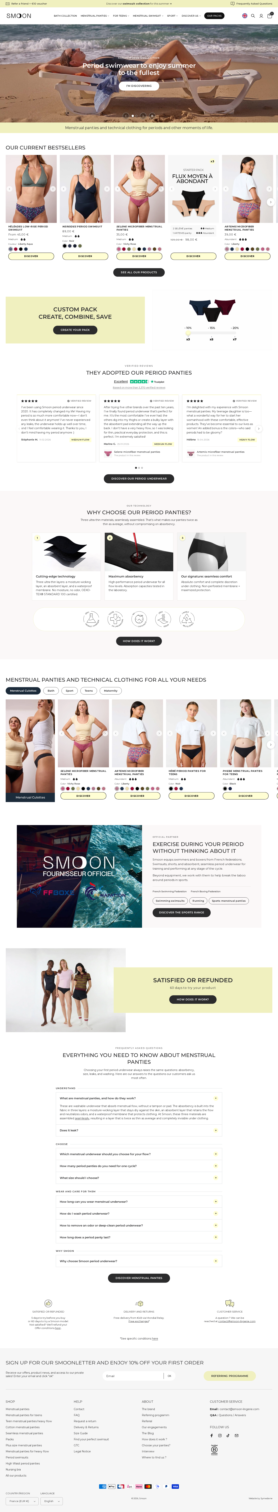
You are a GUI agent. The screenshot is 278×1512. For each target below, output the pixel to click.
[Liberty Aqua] (10, 249)
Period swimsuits (17, 1457)
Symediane (266, 1498)
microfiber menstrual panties (139, 228)
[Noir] (64, 246)
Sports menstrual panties (229, 900)
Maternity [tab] (110, 690)
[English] (245, 16)
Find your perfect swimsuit (91, 1439)
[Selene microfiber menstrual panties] (139, 189)
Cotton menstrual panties (23, 1427)
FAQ (77, 1415)
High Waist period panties (23, 1463)
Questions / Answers (228, 1415)
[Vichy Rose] (118, 249)
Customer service (226, 1401)
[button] (253, 16)
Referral (147, 1421)
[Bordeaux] (124, 249)
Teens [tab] (89, 690)
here (155, 1338)
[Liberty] (149, 249)
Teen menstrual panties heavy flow (29, 1421)
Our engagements (154, 1427)
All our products (16, 1475)
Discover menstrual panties (139, 1278)
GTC (76, 1445)
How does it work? (139, 641)
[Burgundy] (15, 249)
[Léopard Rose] (159, 249)
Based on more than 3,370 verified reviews (139, 387)
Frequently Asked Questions (254, 3)
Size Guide (81, 1433)
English (49, 1501)
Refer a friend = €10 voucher (29, 3)
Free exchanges (139, 1321)
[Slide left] (126, 116)
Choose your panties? (156, 1445)
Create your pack (75, 330)
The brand (148, 1409)
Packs (10, 1439)
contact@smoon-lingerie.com (236, 1321)
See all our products (139, 272)
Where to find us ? (154, 1457)
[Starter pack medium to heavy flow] (193, 189)
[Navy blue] (26, 249)
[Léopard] (154, 249)
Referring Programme (229, 1376)
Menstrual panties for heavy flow (27, 1451)
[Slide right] (143, 116)
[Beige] (134, 249)
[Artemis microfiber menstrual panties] (247, 189)
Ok (169, 1376)
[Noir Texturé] (75, 246)
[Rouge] (176, 788)
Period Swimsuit (82, 226)
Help (78, 1401)
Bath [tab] (51, 690)
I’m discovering (139, 84)
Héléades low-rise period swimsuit (28, 228)
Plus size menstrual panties (24, 1445)
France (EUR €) (19, 1501)
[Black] (21, 249)
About (147, 1401)
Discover (31, 256)
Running (198, 900)
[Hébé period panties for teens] (191, 733)
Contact (79, 1409)
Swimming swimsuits (170, 900)
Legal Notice (82, 1451)
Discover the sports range (181, 912)
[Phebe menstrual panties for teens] (245, 733)
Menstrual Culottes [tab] (23, 690)
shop (10, 1401)
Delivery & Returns (86, 1427)
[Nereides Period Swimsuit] (85, 189)
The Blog (148, 1433)
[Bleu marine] (70, 246)
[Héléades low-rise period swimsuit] (31, 189)
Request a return (85, 1421)
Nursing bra (13, 1469)
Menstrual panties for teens (24, 1415)
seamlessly (82, 1118)
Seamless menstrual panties (24, 1433)
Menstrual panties (17, 1409)
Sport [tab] (69, 690)
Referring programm (155, 1415)
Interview (148, 1451)
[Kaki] (80, 246)
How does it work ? (154, 1439)
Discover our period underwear (139, 478)
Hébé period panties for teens (187, 773)
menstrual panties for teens (242, 773)
